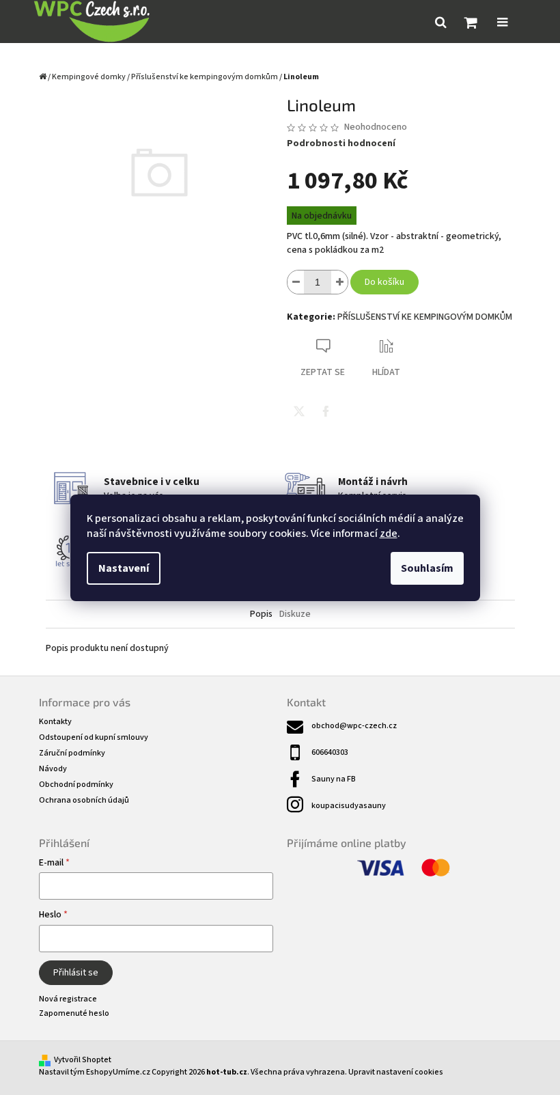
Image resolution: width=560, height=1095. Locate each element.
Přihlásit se (75, 973)
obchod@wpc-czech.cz (354, 726)
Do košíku (384, 282)
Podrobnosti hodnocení (341, 143)
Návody (53, 769)
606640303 (329, 752)
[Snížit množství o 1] (296, 282)
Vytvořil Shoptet (82, 1060)
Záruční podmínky (72, 753)
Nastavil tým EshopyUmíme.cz (94, 1072)
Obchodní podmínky (76, 784)
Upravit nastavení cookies (395, 1072)
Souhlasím (427, 568)
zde (388, 533)
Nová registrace (68, 999)
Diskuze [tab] (295, 614)
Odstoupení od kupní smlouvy (93, 737)
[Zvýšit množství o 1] (339, 282)
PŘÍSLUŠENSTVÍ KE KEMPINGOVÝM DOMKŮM (424, 317)
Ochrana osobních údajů (84, 800)
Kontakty (55, 721)
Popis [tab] (261, 614)
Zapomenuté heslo (74, 1013)
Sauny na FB (333, 779)
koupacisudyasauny (348, 806)
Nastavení (123, 568)
